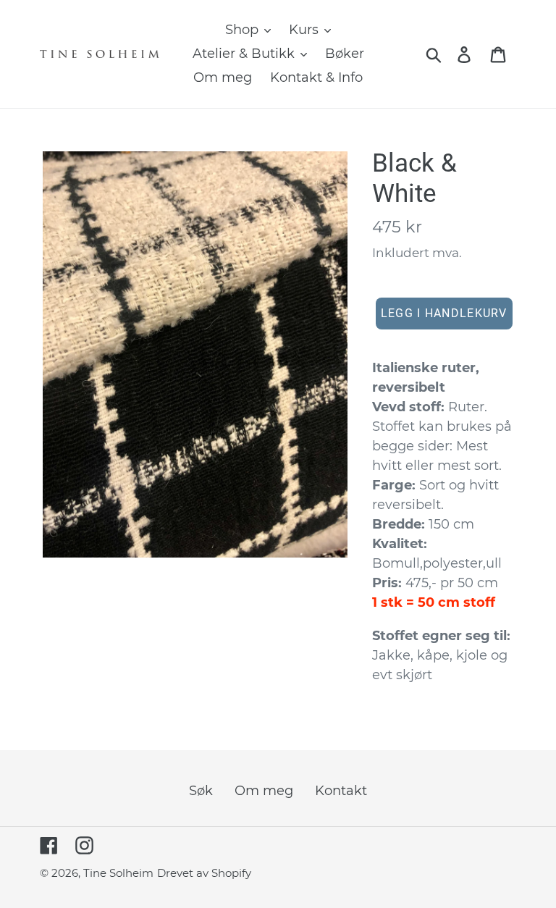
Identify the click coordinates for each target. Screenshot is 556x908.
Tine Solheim (118, 873)
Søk (201, 791)
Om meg (264, 791)
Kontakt (341, 791)
